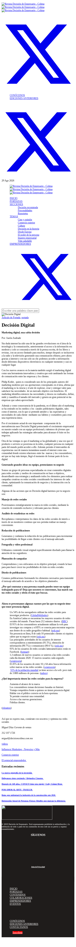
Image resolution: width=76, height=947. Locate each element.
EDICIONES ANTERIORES (24, 98)
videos (5, 743)
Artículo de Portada (11, 317)
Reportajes (23, 213)
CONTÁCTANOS (19, 927)
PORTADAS (16, 201)
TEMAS (14, 216)
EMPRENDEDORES (20, 244)
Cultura (21, 225)
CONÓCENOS (17, 95)
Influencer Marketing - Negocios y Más (21, 749)
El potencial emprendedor (14, 760)
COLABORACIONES (21, 897)
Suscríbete (17, 932)
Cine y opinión (25, 219)
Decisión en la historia (28, 228)
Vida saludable (25, 240)
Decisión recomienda (28, 207)
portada (25, 317)
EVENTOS (15, 904)
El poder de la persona (28, 234)
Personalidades (25, 210)
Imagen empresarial (27, 237)
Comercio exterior (26, 222)
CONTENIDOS (18, 894)
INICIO (13, 198)
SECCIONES (16, 204)
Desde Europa (24, 231)
